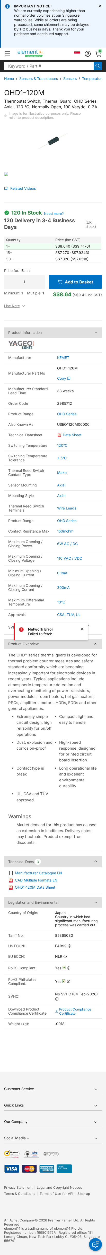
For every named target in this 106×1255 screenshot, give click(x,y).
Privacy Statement (18, 1187)
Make (62, 472)
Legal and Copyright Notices (59, 1187)
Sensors (70, 78)
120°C (62, 445)
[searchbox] (49, 66)
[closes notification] (100, 6)
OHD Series (66, 414)
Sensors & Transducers (38, 78)
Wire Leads (66, 508)
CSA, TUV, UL (69, 614)
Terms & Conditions (19, 1194)
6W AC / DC (67, 543)
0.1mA (62, 573)
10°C (61, 602)
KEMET (63, 358)
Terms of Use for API (56, 1194)
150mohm (65, 531)
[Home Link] (39, 54)
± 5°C (62, 458)
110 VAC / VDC (69, 558)
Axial (61, 485)
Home (9, 78)
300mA (63, 587)
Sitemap (83, 1194)
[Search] (98, 66)
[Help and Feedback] (95, 1244)
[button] (7, 54)
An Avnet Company (19, 1220)
